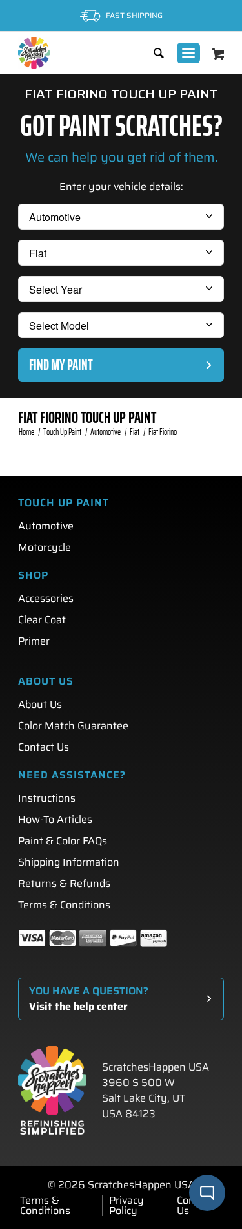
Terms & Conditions (64, 905)
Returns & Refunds (64, 883)
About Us (40, 704)
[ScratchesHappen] (34, 53)
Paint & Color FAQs (62, 841)
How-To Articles (55, 819)
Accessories (46, 598)
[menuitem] (152, 53)
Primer (34, 641)
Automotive (46, 526)
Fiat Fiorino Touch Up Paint (87, 417)
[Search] (152, 53)
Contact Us (43, 747)
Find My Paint (61, 365)
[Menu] (188, 53)
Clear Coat (42, 620)
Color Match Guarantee (73, 726)
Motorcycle (44, 547)
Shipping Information (68, 862)
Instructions (47, 798)
